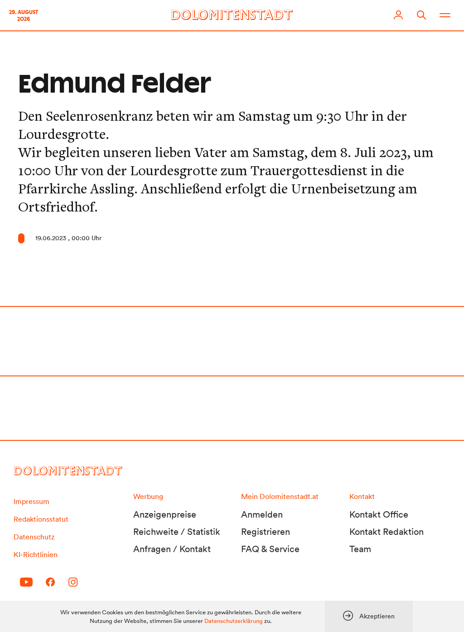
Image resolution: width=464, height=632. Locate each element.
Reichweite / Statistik (176, 531)
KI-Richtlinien (36, 554)
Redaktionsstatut (41, 518)
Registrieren (265, 531)
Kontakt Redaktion (386, 531)
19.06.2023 (50, 238)
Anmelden (262, 514)
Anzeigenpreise (164, 514)
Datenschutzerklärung (233, 621)
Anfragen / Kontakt (172, 548)
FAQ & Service (270, 548)
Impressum (31, 501)
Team (360, 548)
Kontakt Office (378, 514)
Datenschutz (34, 536)
